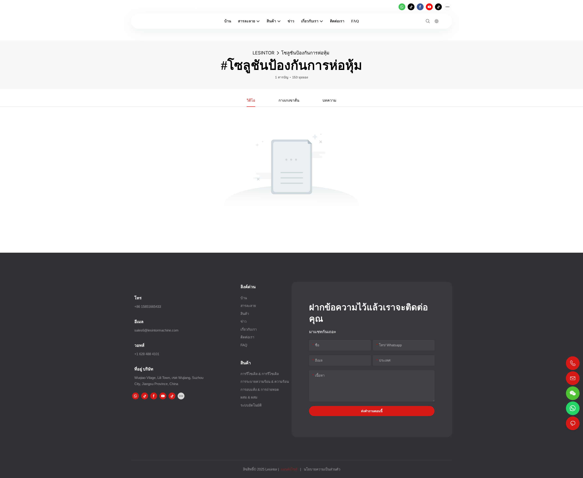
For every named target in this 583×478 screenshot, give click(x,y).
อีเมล (138, 321)
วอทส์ (139, 345)
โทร (138, 298)
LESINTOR (263, 53)
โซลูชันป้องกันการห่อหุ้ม (305, 53)
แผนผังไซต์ (289, 469)
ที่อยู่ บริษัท (143, 369)
